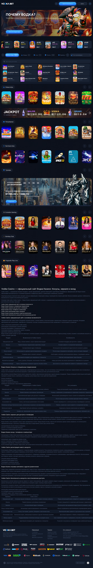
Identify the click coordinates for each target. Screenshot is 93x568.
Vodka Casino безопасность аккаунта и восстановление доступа (18, 315)
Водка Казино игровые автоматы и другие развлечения (16, 313)
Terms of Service (67, 537)
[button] (2, 55)
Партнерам (50, 538)
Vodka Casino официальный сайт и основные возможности (17, 304)
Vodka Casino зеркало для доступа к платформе (14, 308)
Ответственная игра (52, 533)
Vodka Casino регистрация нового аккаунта (13, 311)
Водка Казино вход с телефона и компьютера (13, 309)
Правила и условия (52, 532)
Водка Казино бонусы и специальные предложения (15, 306)
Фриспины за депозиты (37, 537)
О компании (35, 532)
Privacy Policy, (85, 535)
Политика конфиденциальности (52, 536)
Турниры (34, 535)
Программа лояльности (37, 533)
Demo (6, 105)
